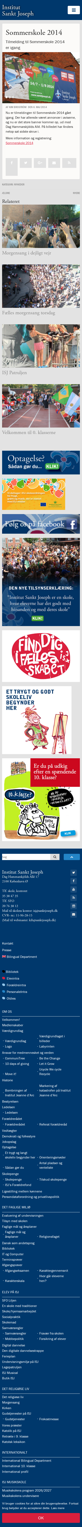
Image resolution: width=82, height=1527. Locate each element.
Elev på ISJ (10, 1292)
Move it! (10, 1074)
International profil (15, 1471)
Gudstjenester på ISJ (16, 1413)
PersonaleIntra (17, 992)
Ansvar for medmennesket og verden (28, 1052)
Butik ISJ (8, 1378)
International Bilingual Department (26, 1460)
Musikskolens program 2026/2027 (27, 1490)
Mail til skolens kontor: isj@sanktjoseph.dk (30, 911)
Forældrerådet (12, 1119)
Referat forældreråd (53, 1124)
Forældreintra (16, 985)
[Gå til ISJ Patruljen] (41, 346)
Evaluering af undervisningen (23, 1215)
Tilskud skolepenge (53, 1179)
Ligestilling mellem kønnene (22, 1191)
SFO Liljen (9, 1300)
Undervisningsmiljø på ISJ (20, 1362)
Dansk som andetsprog (18, 1243)
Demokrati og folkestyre (18, 1136)
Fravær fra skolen (51, 1333)
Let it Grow (46, 1064)
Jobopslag (9, 1142)
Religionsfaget (49, 1236)
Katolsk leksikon (13, 1442)
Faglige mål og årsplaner (19, 1226)
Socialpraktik (11, 1317)
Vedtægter (9, 1130)
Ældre (6, 193)
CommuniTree (15, 1058)
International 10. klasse (18, 1466)
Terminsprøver (12, 1259)
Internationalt (14, 1452)
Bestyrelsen (10, 1101)
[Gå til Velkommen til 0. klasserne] (41, 406)
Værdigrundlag (12, 1031)
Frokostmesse (49, 1419)
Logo (8, 1046)
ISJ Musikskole (14, 1482)
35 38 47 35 (10, 896)
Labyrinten (46, 1046)
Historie (7, 1080)
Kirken (6, 1408)
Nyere (76, 193)
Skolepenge (10, 1174)
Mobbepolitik (14, 1339)
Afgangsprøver (12, 1265)
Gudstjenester (15, 1419)
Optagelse (9, 1147)
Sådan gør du (14, 1167)
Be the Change (49, 1058)
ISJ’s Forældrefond (18, 1185)
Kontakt (7, 943)
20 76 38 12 (10, 906)
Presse (6, 950)
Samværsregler (12, 1328)
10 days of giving (17, 1064)
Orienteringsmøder (52, 1157)
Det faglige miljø (16, 1207)
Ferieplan (8, 1356)
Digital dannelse (13, 1345)
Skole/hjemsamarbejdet (19, 1311)
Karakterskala (14, 1281)
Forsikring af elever (52, 1339)
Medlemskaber (12, 1025)
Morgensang (11, 1402)
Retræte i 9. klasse (15, 1436)
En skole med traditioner (19, 1306)
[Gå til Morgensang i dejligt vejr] (41, 226)
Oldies (11, 998)
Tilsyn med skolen (15, 1221)
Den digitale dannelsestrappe (23, 1350)
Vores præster (12, 1425)
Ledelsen (8, 1107)
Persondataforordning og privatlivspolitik (30, 1197)
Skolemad (9, 1322)
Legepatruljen (12, 1367)
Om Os (7, 1011)
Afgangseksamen (17, 1270)
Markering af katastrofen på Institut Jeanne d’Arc (55, 1090)
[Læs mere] (69, 163)
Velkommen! (11, 1020)
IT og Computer (13, 1254)
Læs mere (58, 1508)
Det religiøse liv (15, 1389)
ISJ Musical (10, 1373)
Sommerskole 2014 (19, 143)
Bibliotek (12, 972)
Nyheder (19, 184)
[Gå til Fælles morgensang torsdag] (41, 286)
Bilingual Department (22, 957)
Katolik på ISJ (11, 1431)
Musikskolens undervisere (20, 1496)
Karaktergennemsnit (53, 1270)
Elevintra (13, 978)
